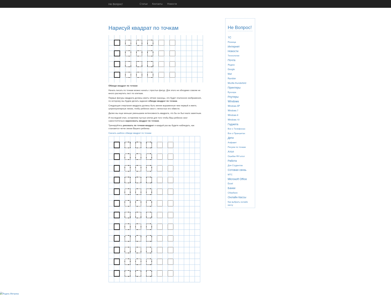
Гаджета (233, 124)
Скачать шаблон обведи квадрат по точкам (129, 132)
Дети (231, 138)
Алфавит (232, 142)
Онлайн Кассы (237, 197)
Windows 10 (233, 119)
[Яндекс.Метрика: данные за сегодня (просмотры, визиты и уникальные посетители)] (9, 293)
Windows (233, 101)
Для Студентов (235, 165)
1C (229, 37)
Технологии (233, 55)
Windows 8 (233, 115)
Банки (231, 188)
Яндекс (231, 64)
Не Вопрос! (115, 4)
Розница (232, 41)
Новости (172, 3)
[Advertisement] (164, 15)
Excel (230, 183)
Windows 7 (233, 110)
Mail (230, 73)
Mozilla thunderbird (237, 82)
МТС (230, 174)
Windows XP (234, 105)
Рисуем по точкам (237, 146)
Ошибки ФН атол (236, 156)
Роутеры (233, 96)
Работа (232, 160)
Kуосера (232, 92)
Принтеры (234, 87)
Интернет (234, 46)
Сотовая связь (237, 170)
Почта (231, 60)
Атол (231, 151)
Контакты (157, 3)
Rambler (232, 78)
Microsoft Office (237, 179)
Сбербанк (233, 192)
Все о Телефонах (236, 128)
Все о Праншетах (236, 133)
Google (231, 69)
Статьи (144, 3)
